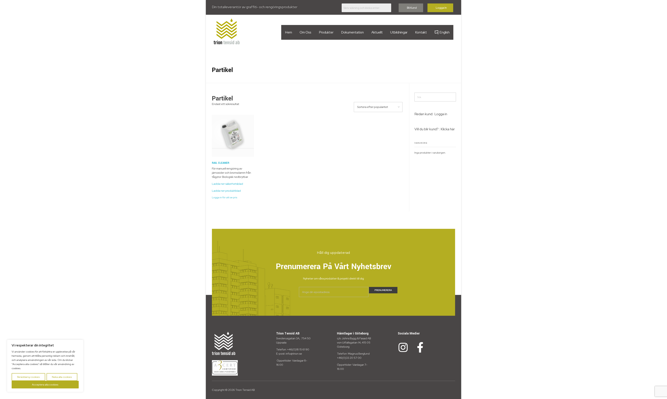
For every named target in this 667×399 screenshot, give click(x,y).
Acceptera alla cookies (45, 384)
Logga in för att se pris (224, 197)
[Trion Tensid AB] (227, 31)
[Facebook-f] (420, 347)
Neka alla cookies (62, 377)
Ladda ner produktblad (226, 191)
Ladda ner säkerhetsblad (227, 184)
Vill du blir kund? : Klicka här (434, 129)
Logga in (440, 114)
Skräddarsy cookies (28, 377)
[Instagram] (403, 347)
